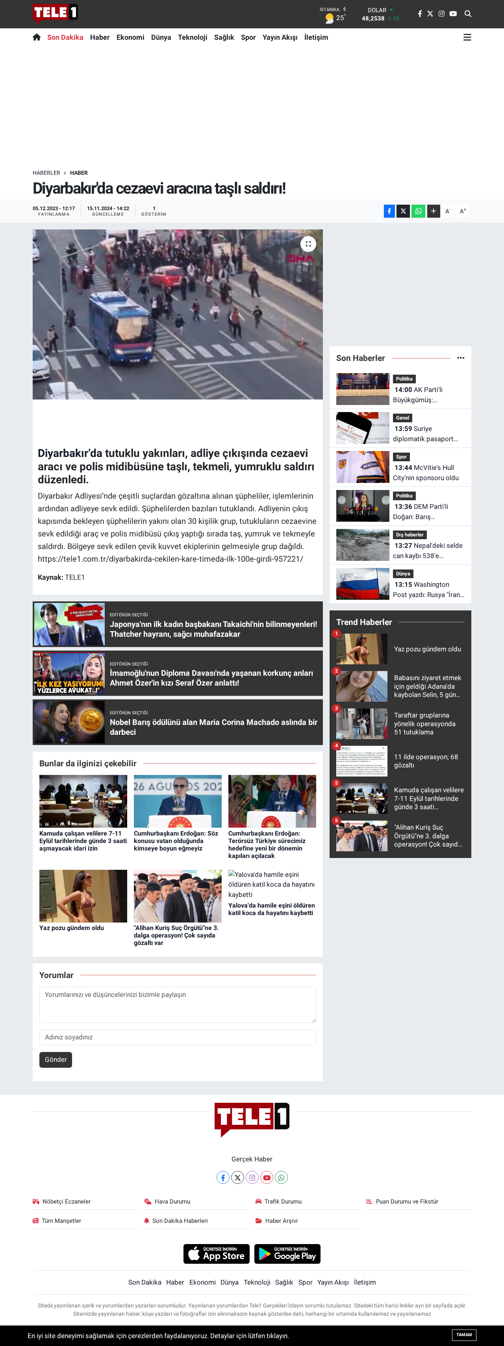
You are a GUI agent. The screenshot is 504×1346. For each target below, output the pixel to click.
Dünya (161, 37)
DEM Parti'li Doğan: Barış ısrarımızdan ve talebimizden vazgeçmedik (420, 512)
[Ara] (468, 14)
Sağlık (224, 37)
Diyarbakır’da (70, 453)
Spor (248, 37)
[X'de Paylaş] (403, 211)
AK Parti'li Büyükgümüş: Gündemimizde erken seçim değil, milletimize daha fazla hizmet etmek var (427, 395)
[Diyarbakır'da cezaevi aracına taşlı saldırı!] (178, 314)
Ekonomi (131, 37)
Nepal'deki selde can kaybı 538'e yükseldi (428, 551)
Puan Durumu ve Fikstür (407, 1201)
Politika (404, 379)
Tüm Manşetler (61, 1220)
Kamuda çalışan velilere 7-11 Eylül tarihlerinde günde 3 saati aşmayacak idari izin (83, 841)
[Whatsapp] (281, 1177)
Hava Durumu (172, 1201)
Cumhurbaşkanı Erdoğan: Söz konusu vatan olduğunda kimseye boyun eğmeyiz (176, 841)
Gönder (56, 1059)
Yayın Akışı (280, 37)
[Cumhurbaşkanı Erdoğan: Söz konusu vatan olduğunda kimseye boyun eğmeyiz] (178, 801)
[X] (237, 1177)
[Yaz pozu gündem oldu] (83, 895)
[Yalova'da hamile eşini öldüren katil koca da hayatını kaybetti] (272, 884)
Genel (402, 418)
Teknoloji (193, 37)
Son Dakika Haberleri (180, 1220)
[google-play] (287, 1253)
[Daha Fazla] (433, 211)
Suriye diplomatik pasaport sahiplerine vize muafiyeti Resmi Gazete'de (423, 434)
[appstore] (216, 1253)
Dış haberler (410, 535)
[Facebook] (223, 1177)
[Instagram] (252, 1177)
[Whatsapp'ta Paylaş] (418, 211)
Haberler (46, 173)
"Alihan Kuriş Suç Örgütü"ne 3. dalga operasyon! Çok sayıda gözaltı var (176, 935)
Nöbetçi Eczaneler (67, 1201)
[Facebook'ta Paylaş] (389, 211)
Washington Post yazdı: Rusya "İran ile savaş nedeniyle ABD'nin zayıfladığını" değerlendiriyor (426, 590)
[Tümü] (461, 358)
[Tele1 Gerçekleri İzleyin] (55, 14)
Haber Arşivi (281, 1220)
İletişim (316, 37)
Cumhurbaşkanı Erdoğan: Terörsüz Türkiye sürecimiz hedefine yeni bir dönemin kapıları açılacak (267, 845)
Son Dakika (65, 37)
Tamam (464, 1334)
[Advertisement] (252, 107)
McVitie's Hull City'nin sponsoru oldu (426, 473)
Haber (100, 37)
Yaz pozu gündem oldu (71, 928)
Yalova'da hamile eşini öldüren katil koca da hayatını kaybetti (271, 909)
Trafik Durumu (283, 1201)
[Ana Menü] (467, 37)
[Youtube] (266, 1177)
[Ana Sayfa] (38, 37)
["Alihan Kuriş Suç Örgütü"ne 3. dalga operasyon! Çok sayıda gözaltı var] (178, 895)
